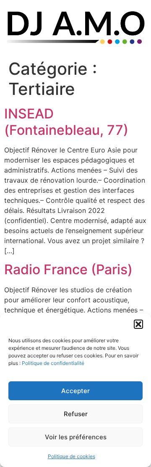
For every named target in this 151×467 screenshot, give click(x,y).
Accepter (75, 391)
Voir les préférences (76, 437)
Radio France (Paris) (68, 269)
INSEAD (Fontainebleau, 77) (66, 121)
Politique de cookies (71, 456)
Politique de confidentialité (53, 363)
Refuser (76, 414)
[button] (138, 324)
